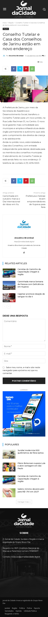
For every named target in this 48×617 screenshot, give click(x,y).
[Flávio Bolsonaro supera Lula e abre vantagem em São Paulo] (9, 467)
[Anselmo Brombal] (4, 55)
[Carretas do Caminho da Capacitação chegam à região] (9, 273)
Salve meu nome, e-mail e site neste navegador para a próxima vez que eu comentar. (21, 370)
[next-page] (8, 306)
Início (5, 23)
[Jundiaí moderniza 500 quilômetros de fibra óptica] (9, 454)
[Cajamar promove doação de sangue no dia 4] (9, 297)
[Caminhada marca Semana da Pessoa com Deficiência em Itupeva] (9, 285)
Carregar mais (23, 502)
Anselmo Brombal (16, 56)
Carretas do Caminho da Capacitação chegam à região (29, 272)
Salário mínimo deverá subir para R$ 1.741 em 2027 (31, 490)
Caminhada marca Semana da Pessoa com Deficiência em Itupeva (30, 284)
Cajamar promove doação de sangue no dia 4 (31, 295)
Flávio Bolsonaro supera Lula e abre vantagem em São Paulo (31, 466)
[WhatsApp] (32, 68)
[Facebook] (13, 68)
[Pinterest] (26, 68)
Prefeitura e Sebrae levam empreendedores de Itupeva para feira (35, 201)
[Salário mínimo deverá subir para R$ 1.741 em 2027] (9, 492)
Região (11, 23)
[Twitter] (20, 68)
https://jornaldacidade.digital (24, 242)
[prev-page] (4, 306)
